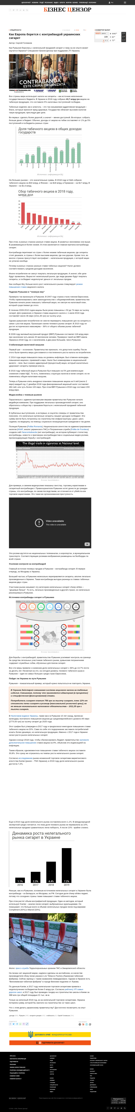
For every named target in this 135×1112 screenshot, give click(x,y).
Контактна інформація (18, 1059)
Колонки (92, 2)
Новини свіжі (15, 1076)
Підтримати (14, 1061)
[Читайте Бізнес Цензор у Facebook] (108, 1108)
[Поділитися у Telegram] (17, 1024)
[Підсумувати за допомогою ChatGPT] (80, 1024)
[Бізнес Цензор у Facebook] (10, 10)
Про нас (13, 1056)
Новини (35, 2)
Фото (51, 1065)
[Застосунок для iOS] (23, 10)
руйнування (93, 1087)
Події (41, 2)
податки (92, 1078)
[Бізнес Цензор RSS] (27, 10)
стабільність (51, 1015)
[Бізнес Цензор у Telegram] (17, 10)
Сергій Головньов (66, 1015)
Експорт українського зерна (98, 1060)
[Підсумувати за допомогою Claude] (83, 1024)
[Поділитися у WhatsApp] (20, 1024)
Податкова (93, 1058)
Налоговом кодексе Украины (24, 716)
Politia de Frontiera (79, 429)
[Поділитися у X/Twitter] (13, 1024)
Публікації (83, 2)
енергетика (93, 1073)
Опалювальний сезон (96, 1065)
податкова (93, 1091)
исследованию (25, 758)
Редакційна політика (17, 1073)
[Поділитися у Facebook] (10, 1024)
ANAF (20, 429)
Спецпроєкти (15, 30)
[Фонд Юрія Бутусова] (50, 1034)
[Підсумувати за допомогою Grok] (90, 1024)
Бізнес (75, 2)
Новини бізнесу (15, 1079)
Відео (56, 2)
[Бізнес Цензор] (67, 10)
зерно (92, 1082)
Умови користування (17, 1067)
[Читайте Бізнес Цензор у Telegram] (114, 1108)
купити (104, 33)
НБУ (91, 1075)
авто (91, 1089)
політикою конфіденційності (74, 1098)
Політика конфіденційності (19, 1070)
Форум (69, 2)
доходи (13, 1015)
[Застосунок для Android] (20, 10)
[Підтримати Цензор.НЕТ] (50, 1043)
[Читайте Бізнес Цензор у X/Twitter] (111, 1108)
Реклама (13, 1064)
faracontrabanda (29, 432)
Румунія (24, 1015)
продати (98, 33)
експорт (92, 1071)
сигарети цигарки (37, 1015)
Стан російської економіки (98, 1062)
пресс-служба (22, 968)
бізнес (92, 1069)
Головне (52, 1082)
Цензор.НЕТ (26, 2)
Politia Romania (35, 426)
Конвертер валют (102, 30)
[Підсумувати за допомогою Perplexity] (86, 1024)
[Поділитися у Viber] (23, 1024)
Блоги (62, 2)
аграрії (92, 1080)
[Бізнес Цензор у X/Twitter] (13, 10)
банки (92, 1056)
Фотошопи (53, 1069)
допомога (93, 1084)
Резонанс (49, 2)
